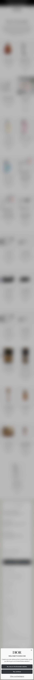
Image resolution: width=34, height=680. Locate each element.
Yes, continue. (17, 671)
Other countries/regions (17, 676)
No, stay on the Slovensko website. (17, 666)
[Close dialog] (31, 650)
